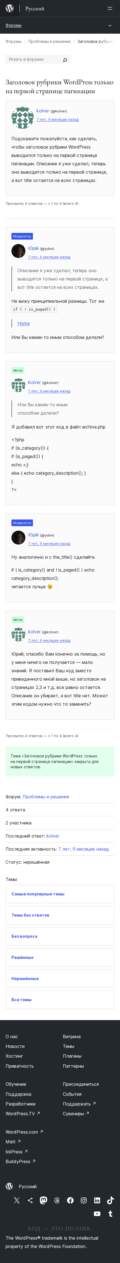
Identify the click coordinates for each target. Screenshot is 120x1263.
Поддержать (79, 1104)
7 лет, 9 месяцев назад (58, 119)
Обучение (16, 1084)
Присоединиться (81, 1084)
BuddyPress (21, 1161)
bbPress (17, 1151)
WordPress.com (25, 1132)
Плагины (72, 1056)
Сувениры (76, 1113)
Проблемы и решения (49, 41)
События (72, 1094)
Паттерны (73, 1066)
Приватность (20, 1066)
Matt (13, 1141)
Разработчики (20, 1104)
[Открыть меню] (111, 8)
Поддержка (18, 1094)
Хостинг (14, 1056)
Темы (68, 1046)
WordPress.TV (23, 1113)
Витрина (72, 1036)
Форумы (13, 25)
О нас (12, 1036)
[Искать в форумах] (65, 59)
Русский (28, 1186)
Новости (15, 1046)
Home (24, 323)
